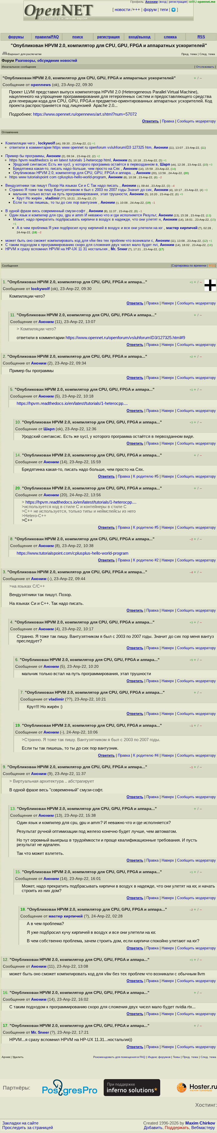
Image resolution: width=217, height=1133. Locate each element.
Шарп (165, 164)
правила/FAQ (47, 37)
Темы (176, 1057)
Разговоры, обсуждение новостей (46, 60)
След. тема (208, 1057)
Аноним (161, 147)
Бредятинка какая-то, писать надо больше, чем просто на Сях (67, 168)
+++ (136, 9)
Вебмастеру (203, 1127)
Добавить (153, 1127)
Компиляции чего (20, 143)
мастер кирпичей (182, 228)
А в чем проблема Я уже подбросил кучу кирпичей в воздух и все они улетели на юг (90, 228)
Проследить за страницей (27, 1127)
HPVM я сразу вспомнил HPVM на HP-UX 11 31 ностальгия (56, 249)
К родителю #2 (146, 560)
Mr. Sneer (119, 249)
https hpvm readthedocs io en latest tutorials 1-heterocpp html (60, 160)
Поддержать (177, 1127)
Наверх (168, 303)
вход (163, 1)
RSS (201, 37)
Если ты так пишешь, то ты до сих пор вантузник (55, 202)
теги (164, 9)
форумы (16, 37)
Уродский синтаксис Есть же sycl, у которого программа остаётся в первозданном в (85, 164)
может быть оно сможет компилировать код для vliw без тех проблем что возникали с (79, 240)
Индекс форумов (159, 1057)
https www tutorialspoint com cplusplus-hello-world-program (57, 177)
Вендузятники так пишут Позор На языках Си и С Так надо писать (62, 185)
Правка (168, 121)
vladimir (52, 198)
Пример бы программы (24, 156)
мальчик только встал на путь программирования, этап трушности (70, 194)
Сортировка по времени (189, 265)
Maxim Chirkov (200, 1123)
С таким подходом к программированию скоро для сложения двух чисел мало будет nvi (81, 245)
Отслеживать (205, 66)
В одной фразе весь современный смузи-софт (45, 211)
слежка (170, 37)
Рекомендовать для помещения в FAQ (119, 1057)
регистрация (178, 1)
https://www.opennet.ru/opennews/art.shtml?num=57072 (85, 114)
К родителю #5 (146, 476)
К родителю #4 (146, 755)
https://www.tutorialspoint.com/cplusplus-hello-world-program (73, 553)
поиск (77, 37)
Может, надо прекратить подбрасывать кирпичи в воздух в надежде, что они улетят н (87, 219)
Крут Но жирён (30, 198)
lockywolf (46, 143)
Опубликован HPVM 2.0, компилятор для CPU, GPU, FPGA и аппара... (73, 173)
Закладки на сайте (20, 1123)
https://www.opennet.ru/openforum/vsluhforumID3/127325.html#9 (125, 337)
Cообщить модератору (196, 121)
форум (150, 9)
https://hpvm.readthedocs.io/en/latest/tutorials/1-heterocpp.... (72, 403)
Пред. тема (190, 1057)
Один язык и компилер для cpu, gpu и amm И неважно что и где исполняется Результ (82, 215)
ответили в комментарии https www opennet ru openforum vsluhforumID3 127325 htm (80, 147)
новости (122, 9)
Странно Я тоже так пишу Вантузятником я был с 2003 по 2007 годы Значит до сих (80, 190)
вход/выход (139, 37)
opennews (41, 85)
